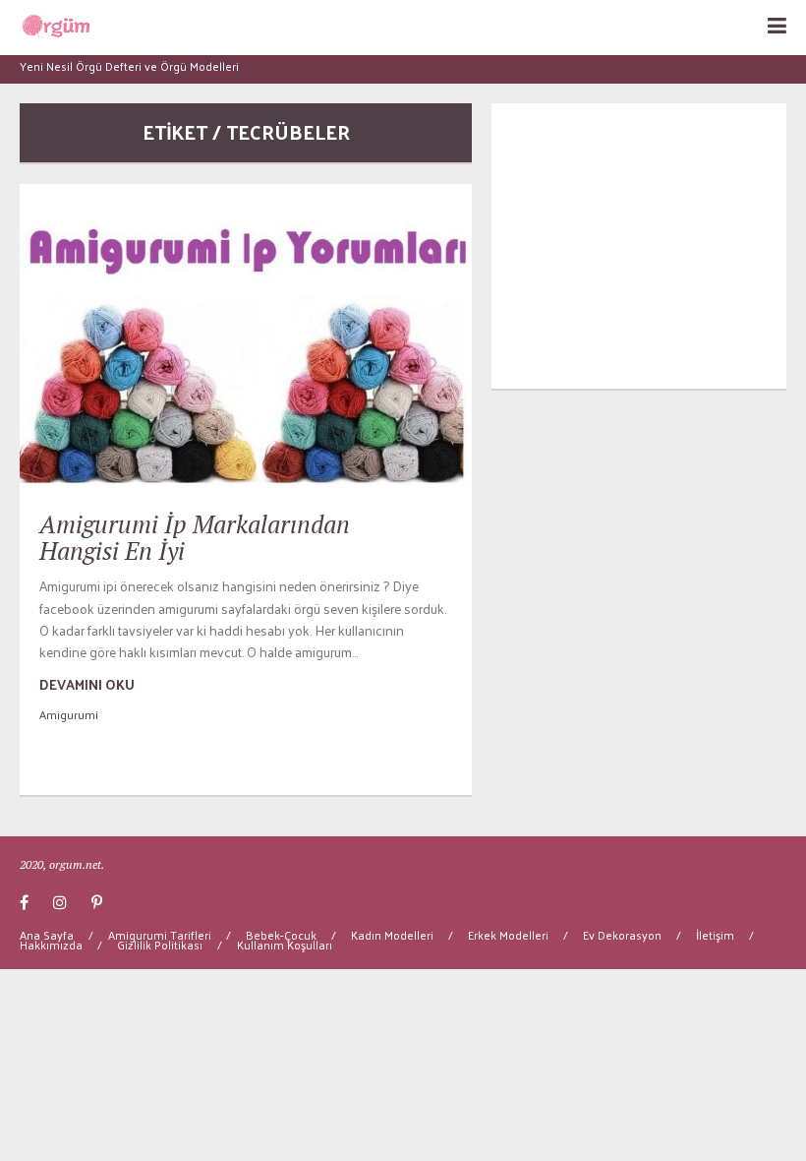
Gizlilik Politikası (159, 944)
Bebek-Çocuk (281, 935)
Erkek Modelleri (508, 935)
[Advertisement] (639, 246)
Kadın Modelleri (392, 935)
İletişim (715, 935)
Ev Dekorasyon (622, 935)
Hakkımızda (51, 944)
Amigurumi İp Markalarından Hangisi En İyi (194, 538)
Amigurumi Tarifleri (159, 935)
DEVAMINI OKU (87, 684)
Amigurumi (68, 714)
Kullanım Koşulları (284, 944)
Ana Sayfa (47, 935)
